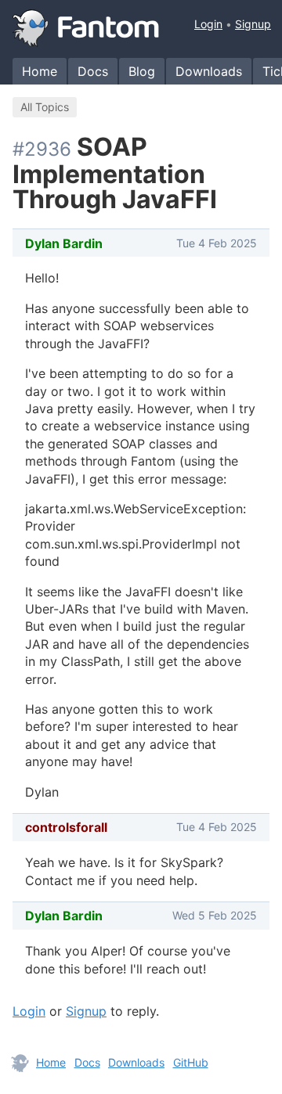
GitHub (190, 1062)
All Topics (44, 106)
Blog (141, 71)
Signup (253, 24)
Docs (93, 71)
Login (208, 24)
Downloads (208, 71)
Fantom (86, 28)
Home (39, 71)
